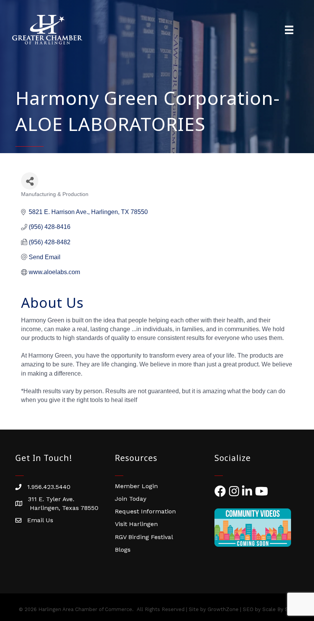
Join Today (130, 498)
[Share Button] (29, 181)
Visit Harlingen (136, 524)
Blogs (123, 549)
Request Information (145, 511)
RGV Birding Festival (144, 537)
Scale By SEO (279, 609)
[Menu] (289, 29)
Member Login (136, 486)
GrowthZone (223, 609)
